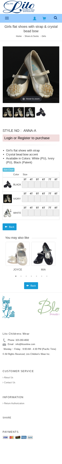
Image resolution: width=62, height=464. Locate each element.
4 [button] (31, 276)
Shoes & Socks (32, 36)
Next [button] (59, 258)
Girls (44, 36)
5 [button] (36, 276)
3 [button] (26, 276)
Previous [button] (3, 258)
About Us (8, 377)
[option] (18, 258)
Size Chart (8, 170)
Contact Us (9, 382)
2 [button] (21, 276)
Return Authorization (13, 403)
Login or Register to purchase (27, 138)
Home (19, 36)
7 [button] (47, 276)
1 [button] (16, 276)
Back (11, 226)
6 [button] (41, 276)
